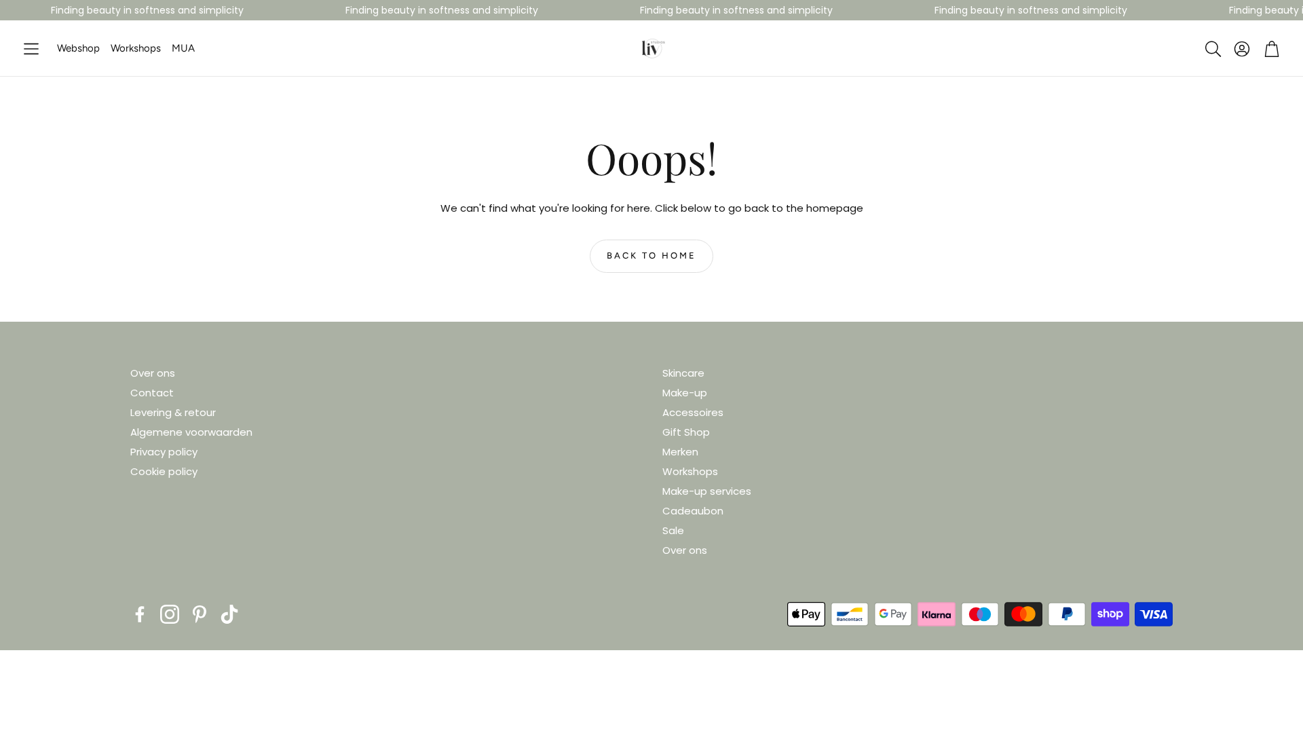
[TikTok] (229, 614)
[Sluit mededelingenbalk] (1289, 10)
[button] (31, 49)
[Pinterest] (199, 614)
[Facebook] (139, 614)
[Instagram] (169, 614)
